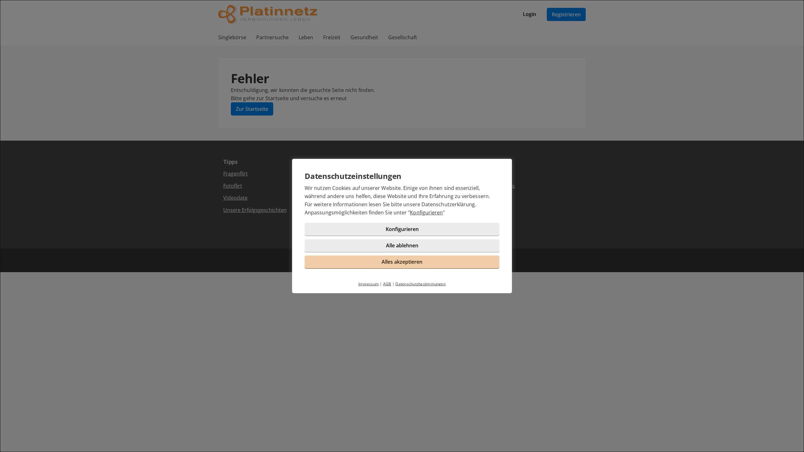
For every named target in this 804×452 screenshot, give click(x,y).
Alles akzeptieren (402, 261)
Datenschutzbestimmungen (420, 284)
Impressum (368, 284)
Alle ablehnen (402, 245)
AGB (387, 284)
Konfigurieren (426, 212)
